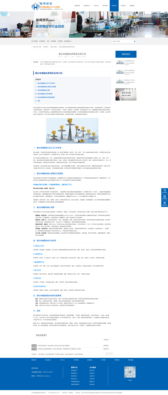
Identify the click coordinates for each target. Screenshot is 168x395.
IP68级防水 (42, 41)
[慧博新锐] (35, 9)
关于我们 (123, 5)
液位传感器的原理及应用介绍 (67, 46)
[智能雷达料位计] (84, 37)
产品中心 (96, 5)
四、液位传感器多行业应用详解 (43, 93)
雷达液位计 (87, 5)
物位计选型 (54, 46)
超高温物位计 (67, 41)
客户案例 (105, 5)
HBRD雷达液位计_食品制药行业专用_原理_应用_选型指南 (53, 345)
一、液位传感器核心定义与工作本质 (45, 83)
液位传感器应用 (69, 354)
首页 (40, 46)
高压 (48, 41)
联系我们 (132, 5)
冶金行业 (92, 376)
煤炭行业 (92, 381)
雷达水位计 (74, 378)
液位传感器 (41, 354)
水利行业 (92, 378)
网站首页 (77, 5)
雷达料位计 (74, 376)
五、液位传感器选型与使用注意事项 (45, 97)
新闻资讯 (114, 5)
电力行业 (92, 370)
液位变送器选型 (78, 354)
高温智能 (53, 41)
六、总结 (37, 100)
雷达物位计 (74, 373)
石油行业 (92, 373)
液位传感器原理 (50, 354)
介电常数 (60, 41)
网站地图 (130, 360)
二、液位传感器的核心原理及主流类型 (45, 86)
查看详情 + (106, 345)
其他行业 (92, 384)
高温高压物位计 (75, 384)
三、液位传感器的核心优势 (42, 90)
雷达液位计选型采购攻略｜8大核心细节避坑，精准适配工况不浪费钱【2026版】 (59, 349)
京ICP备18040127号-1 (54, 392)
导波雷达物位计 (75, 381)
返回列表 (109, 354)
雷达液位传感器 (59, 354)
